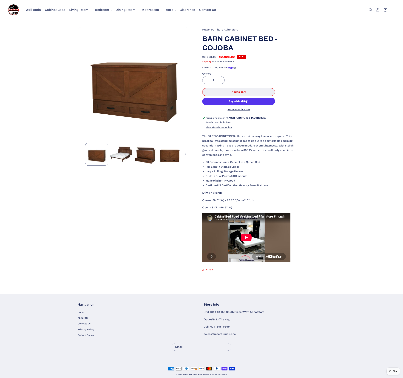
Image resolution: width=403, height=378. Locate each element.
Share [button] (209, 269)
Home (81, 312)
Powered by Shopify (218, 374)
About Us (83, 318)
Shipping (206, 62)
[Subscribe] (227, 347)
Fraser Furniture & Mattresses (196, 374)
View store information (219, 127)
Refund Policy (86, 335)
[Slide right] (185, 154)
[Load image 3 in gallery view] (145, 154)
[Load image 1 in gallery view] (96, 154)
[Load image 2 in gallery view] (121, 154)
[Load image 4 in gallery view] (169, 154)
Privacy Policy (86, 329)
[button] (80, 10)
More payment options (239, 109)
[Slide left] (81, 154)
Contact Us (84, 323)
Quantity (206, 73)
